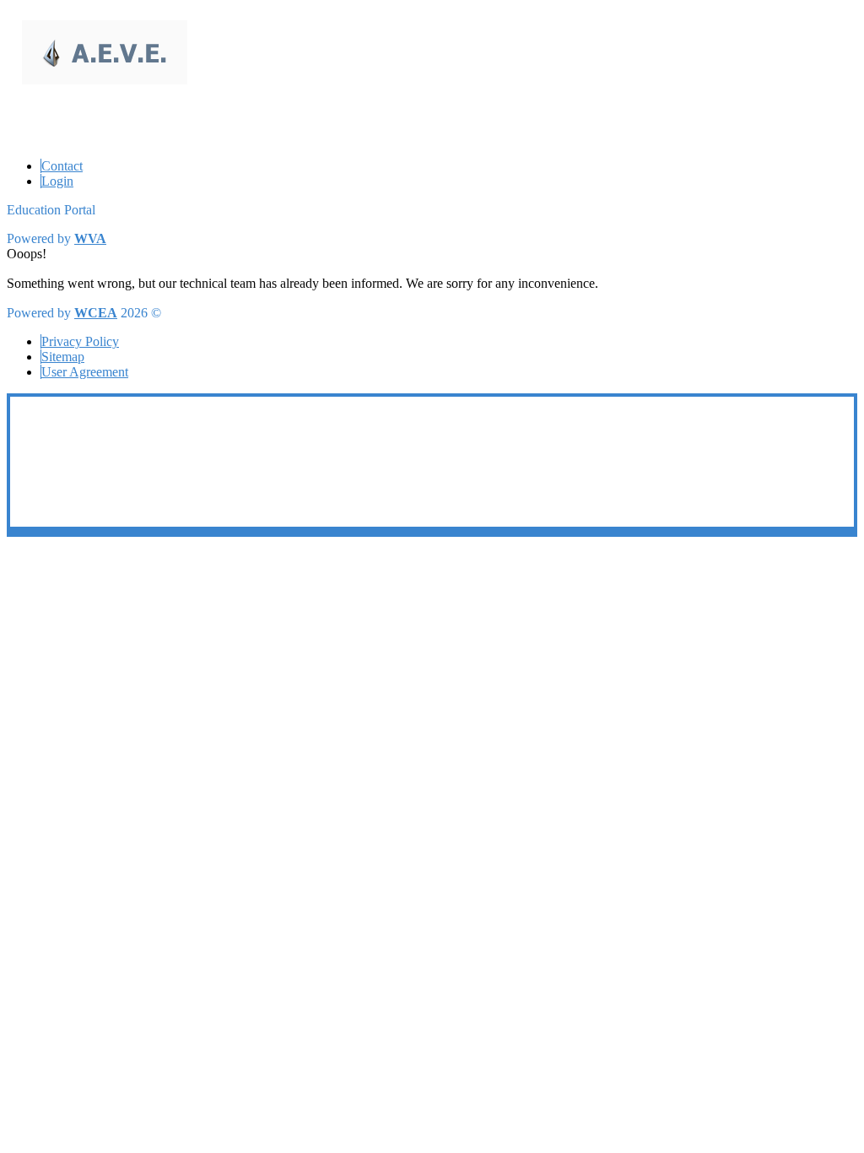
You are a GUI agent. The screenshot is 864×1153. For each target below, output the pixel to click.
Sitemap (62, 356)
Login (57, 181)
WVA (90, 238)
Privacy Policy (80, 341)
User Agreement (84, 372)
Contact (62, 166)
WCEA (95, 313)
